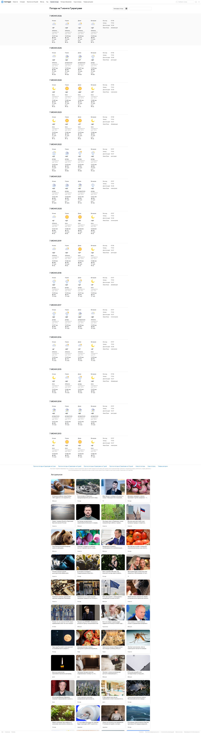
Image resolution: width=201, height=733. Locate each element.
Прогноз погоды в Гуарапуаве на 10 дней (121, 466)
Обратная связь (179, 732)
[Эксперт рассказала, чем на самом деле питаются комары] (138, 641)
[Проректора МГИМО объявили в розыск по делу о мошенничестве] (88, 616)
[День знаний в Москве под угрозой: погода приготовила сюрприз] (113, 566)
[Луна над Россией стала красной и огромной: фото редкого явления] (63, 641)
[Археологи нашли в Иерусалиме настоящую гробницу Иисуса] (113, 641)
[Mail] (2, 2)
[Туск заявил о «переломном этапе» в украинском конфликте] (138, 616)
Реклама (13, 732)
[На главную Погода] (7, 2)
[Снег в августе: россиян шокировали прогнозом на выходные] (88, 692)
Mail (2, 732)
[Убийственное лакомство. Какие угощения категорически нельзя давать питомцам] (138, 591)
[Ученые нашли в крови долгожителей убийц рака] (63, 566)
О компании (7, 732)
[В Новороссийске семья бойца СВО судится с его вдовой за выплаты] (63, 491)
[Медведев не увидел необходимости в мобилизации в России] (113, 541)
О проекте (141, 732)
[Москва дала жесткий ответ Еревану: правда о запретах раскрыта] (138, 516)
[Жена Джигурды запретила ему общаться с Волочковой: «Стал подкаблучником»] (138, 566)
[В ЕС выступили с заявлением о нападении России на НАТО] (113, 591)
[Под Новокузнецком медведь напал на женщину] (63, 541)
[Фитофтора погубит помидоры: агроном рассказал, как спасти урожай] (138, 541)
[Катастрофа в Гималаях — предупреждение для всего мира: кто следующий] (88, 491)
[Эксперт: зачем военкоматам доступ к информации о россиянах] (113, 667)
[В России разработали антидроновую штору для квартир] (138, 667)
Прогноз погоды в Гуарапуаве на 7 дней (95, 466)
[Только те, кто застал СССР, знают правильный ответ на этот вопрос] (63, 616)
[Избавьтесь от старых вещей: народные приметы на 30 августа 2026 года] (88, 591)
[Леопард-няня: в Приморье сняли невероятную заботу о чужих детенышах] (113, 516)
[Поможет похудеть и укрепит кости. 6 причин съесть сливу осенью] (88, 541)
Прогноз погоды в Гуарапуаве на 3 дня (44, 466)
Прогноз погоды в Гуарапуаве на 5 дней (69, 466)
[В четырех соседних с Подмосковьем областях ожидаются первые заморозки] (88, 566)
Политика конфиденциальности (152, 732)
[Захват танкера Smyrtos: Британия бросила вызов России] (63, 516)
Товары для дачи (163, 466)
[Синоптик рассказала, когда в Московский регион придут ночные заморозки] (138, 692)
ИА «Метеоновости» (195, 732)
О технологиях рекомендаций (167, 732)
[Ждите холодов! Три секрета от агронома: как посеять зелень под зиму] (63, 717)
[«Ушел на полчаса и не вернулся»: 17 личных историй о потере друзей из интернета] (113, 717)
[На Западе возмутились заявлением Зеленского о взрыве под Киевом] (88, 516)
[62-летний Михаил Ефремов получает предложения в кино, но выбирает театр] (63, 692)
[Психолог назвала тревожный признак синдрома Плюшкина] (63, 591)
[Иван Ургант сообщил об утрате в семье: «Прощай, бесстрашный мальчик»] (113, 491)
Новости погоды (140, 466)
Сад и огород (151, 466)
